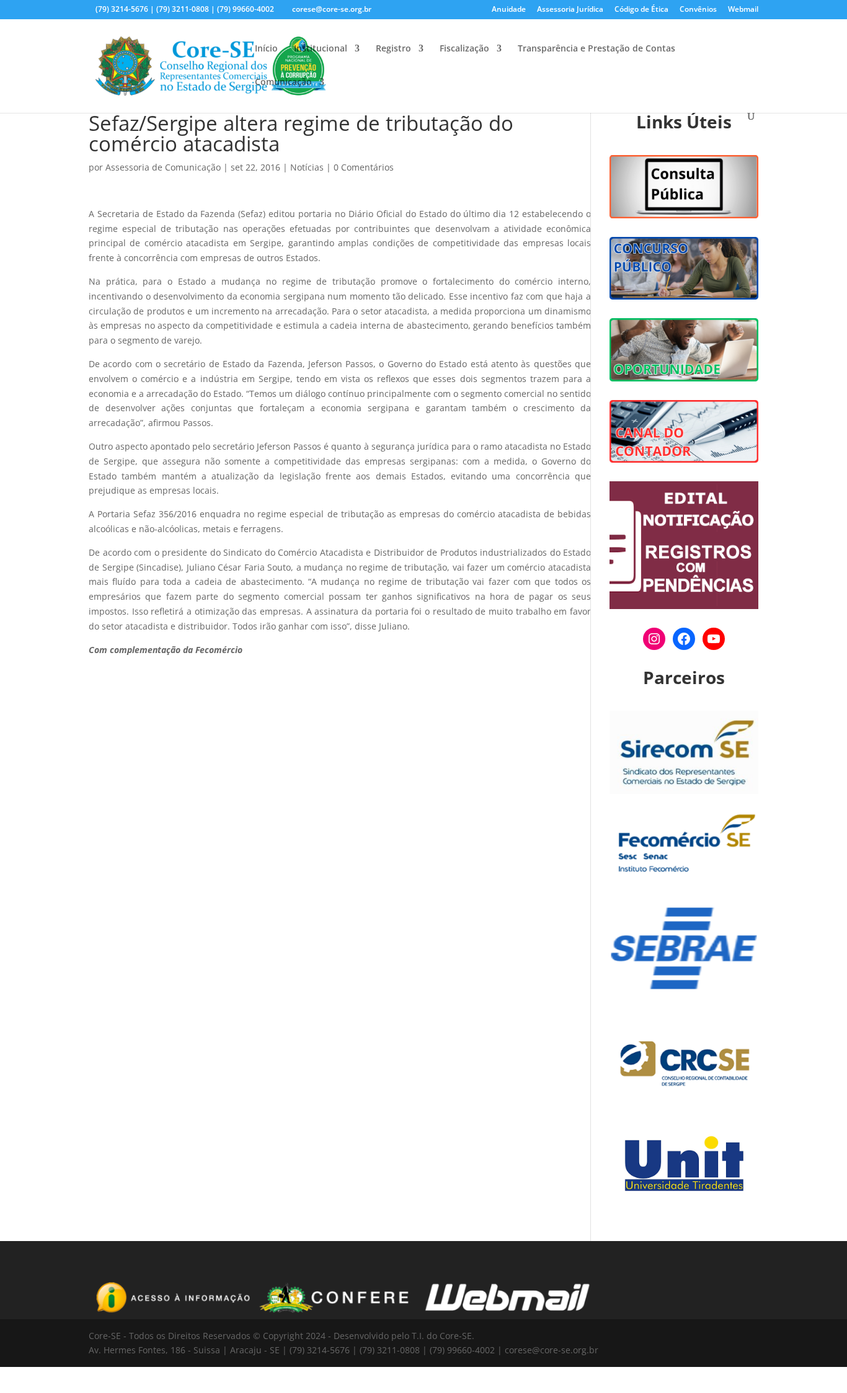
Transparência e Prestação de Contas (596, 49)
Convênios (698, 10)
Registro (393, 49)
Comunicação (283, 82)
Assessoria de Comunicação (163, 167)
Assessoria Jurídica (570, 10)
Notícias (307, 167)
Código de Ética (641, 10)
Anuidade (509, 10)
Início (266, 49)
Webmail (743, 10)
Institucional (320, 49)
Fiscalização (464, 49)
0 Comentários (364, 167)
